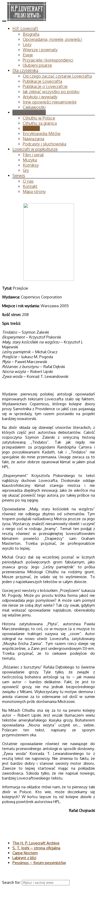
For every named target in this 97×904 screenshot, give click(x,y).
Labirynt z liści (24, 857)
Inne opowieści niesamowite (50, 102)
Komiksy (31, 165)
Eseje (28, 54)
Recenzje (31, 128)
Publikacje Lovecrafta (42, 81)
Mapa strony (34, 191)
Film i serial (33, 154)
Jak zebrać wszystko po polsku (51, 91)
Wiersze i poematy (40, 49)
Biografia (31, 34)
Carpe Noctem (25, 852)
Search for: (12, 882)
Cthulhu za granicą (40, 123)
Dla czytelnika (25, 70)
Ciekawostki (34, 107)
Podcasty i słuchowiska (44, 143)
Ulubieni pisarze (37, 65)
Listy (27, 44)
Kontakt (30, 186)
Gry (26, 170)
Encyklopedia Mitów (42, 133)
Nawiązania (33, 138)
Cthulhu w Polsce (39, 118)
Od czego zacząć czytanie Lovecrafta (57, 76)
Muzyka (30, 160)
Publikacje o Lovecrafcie (45, 86)
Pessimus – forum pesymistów (39, 862)
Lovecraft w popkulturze (35, 149)
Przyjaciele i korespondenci (48, 60)
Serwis (18, 175)
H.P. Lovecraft (25, 28)
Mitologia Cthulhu (29, 112)
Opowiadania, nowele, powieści (52, 39)
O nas (28, 181)
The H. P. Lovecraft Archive (35, 843)
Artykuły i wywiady (40, 96)
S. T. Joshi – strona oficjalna (36, 848)
